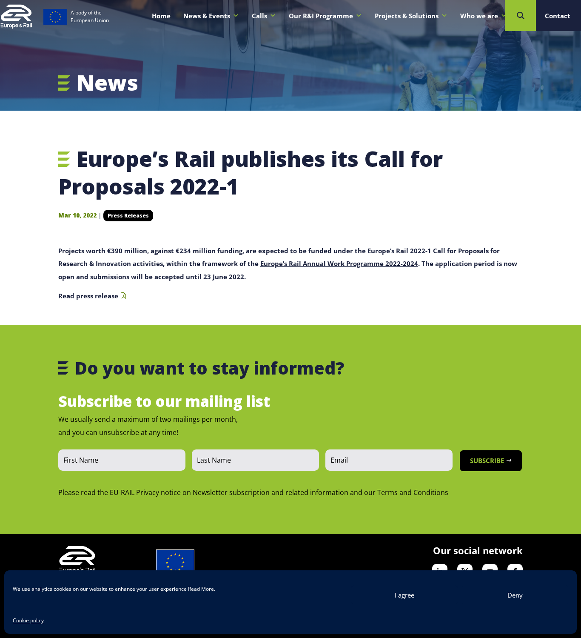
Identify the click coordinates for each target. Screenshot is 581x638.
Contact (557, 15)
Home (161, 15)
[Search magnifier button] (520, 15)
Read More (201, 588)
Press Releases (128, 215)
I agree (404, 595)
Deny (515, 595)
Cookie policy (28, 620)
